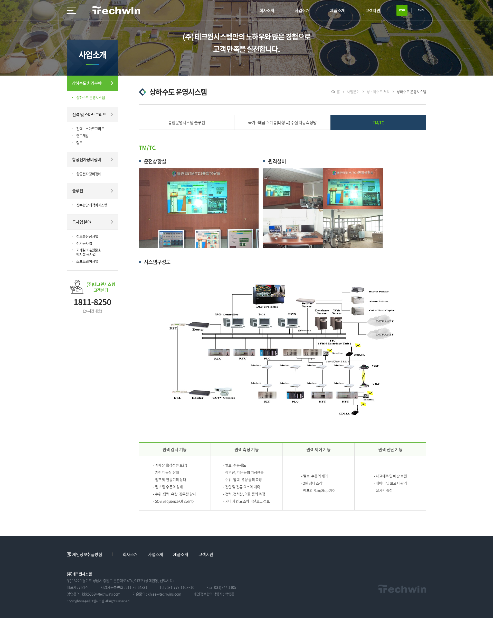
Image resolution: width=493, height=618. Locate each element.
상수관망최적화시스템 (92, 204)
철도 (79, 142)
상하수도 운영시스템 (90, 97)
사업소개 (302, 10)
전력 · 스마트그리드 (90, 128)
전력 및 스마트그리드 (89, 114)
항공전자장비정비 (86, 159)
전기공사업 (84, 243)
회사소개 (266, 10)
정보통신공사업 (87, 236)
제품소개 (337, 10)
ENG (421, 10)
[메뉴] (71, 10)
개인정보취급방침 (87, 554)
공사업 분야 (81, 222)
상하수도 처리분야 (86, 83)
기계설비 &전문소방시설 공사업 (88, 252)
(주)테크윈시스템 (116, 10)
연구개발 (82, 135)
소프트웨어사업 (87, 261)
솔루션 (77, 190)
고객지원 (372, 10)
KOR (402, 10)
